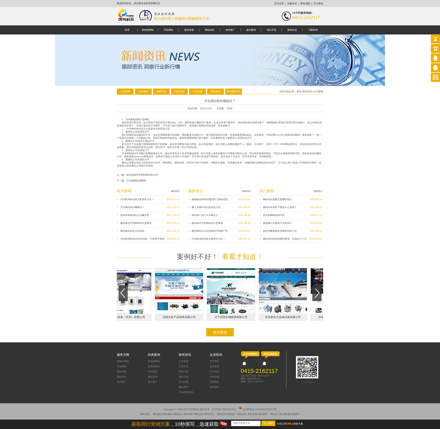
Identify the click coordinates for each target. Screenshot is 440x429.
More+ (175, 191)
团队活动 (179, 91)
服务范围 (123, 354)
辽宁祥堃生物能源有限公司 (221, 317)
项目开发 (271, 30)
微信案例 (152, 376)
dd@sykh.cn (253, 378)
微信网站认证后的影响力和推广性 (210, 231)
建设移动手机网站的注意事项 (136, 223)
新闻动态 (292, 30)
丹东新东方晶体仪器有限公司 (274, 317)
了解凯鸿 (313, 30)
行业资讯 (143, 91)
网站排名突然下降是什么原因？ (280, 207)
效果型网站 (154, 366)
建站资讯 (215, 91)
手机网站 (168, 30)
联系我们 (214, 387)
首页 (127, 30)
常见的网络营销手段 (274, 215)
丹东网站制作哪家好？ (132, 207)
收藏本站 (292, 3)
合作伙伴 (214, 376)
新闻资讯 (185, 354)
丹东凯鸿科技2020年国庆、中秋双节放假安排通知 (147, 238)
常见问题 (197, 91)
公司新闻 (125, 91)
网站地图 (305, 3)
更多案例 (220, 332)
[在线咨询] (250, 358)
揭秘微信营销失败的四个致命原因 (210, 199)
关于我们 (214, 361)
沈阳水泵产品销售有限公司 (169, 317)
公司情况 (214, 371)
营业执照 (214, 366)
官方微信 (318, 3)
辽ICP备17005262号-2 (224, 409)
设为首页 (279, 3)
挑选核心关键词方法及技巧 (277, 223)
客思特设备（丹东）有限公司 (118, 317)
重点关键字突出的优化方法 (206, 207)
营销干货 (161, 91)
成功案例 (251, 30)
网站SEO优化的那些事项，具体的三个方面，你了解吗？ (293, 238)
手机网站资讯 (233, 91)
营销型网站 (148, 30)
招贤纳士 (214, 381)
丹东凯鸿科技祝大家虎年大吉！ (137, 199)
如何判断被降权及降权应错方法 (280, 231)
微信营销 (189, 30)
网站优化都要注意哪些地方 (277, 199)
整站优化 (209, 30)
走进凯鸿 (216, 354)
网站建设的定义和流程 (132, 231)
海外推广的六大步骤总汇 (205, 215)
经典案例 (154, 354)
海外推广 (230, 30)
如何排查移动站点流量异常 (134, 215)
